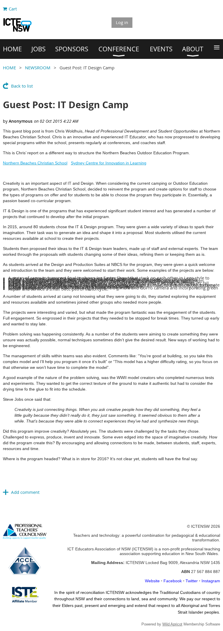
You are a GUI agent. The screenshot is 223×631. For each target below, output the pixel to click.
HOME (9, 67)
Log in (122, 22)
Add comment (25, 492)
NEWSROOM (38, 67)
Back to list (22, 86)
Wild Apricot (172, 624)
